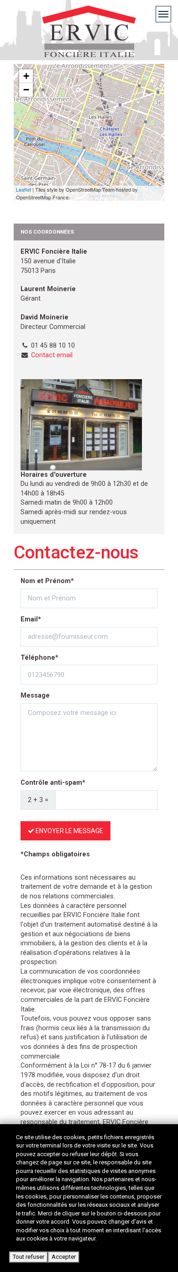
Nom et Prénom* (47, 581)
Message (35, 695)
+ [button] (26, 76)
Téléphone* (39, 658)
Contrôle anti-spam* (53, 783)
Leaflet (23, 189)
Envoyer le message (68, 830)
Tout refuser (28, 1256)
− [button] (26, 89)
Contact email (52, 355)
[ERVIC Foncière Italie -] (89, 44)
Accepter (64, 1256)
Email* (31, 619)
